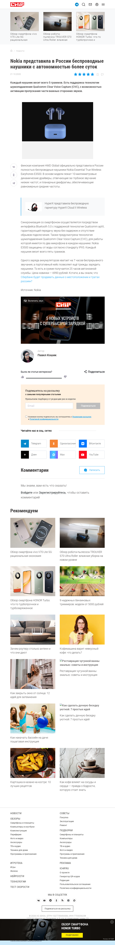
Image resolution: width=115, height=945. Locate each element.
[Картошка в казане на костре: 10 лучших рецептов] (32, 763)
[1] (22, 376)
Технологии (18, 881)
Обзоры (15, 818)
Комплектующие (18, 830)
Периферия (15, 834)
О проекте (64, 872)
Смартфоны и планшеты (22, 823)
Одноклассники (68, 443)
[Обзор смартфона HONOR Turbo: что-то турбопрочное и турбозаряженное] (32, 581)
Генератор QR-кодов (70, 876)
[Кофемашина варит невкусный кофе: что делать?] (82, 630)
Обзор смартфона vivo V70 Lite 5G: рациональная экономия (23, 38)
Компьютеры (66, 838)
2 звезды (80, 74)
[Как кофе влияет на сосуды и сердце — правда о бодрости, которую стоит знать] (82, 763)
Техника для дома (19, 850)
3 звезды (84, 74)
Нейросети (17, 876)
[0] (65, 376)
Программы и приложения (23, 854)
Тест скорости (19, 887)
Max (62, 454)
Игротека (16, 863)
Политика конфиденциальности (75, 888)
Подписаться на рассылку (58, 908)
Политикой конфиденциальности (44, 419)
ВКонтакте (95, 443)
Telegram (36, 443)
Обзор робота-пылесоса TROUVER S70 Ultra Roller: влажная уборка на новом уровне (57, 39)
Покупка (64, 817)
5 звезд (92, 74)
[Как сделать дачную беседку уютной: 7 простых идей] (82, 707)
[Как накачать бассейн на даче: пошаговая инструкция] (32, 718)
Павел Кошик (47, 355)
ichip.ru (64, 868)
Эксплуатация (67, 821)
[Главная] (11, 51)
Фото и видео (16, 838)
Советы (64, 813)
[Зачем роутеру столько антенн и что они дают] (32, 630)
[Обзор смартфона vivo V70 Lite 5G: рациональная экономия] (32, 533)
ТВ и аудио (15, 846)
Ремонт (63, 825)
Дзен (34, 454)
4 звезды (88, 74)
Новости (15, 813)
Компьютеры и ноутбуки (22, 827)
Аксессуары (16, 842)
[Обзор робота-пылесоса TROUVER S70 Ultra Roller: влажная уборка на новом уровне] (82, 533)
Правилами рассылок (81, 417)
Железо (14, 871)
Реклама (65, 863)
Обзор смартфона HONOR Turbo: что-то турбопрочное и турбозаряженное (88, 38)
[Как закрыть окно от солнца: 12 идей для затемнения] (32, 674)
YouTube (93, 454)
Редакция (64, 880)
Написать (94, 470)
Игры (13, 867)
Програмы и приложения (72, 854)
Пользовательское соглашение (75, 884)
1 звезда (76, 74)
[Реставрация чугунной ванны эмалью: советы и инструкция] (82, 663)
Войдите (26, 492)
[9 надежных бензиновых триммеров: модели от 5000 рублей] (82, 581)
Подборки (66, 830)
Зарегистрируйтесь (52, 492)
